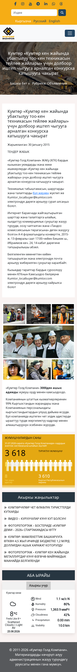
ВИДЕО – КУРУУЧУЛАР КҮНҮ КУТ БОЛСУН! (37, 519)
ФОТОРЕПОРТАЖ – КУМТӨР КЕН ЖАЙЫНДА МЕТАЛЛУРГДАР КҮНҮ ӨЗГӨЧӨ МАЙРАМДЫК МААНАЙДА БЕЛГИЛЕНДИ (36, 556)
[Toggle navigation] (70, 33)
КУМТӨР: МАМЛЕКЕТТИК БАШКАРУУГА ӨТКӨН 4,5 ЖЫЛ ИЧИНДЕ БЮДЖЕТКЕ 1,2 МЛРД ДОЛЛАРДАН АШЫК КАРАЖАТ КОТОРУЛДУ (36, 541)
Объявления (57, 83)
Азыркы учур (38, 585)
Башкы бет (19, 83)
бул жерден (41, 193)
